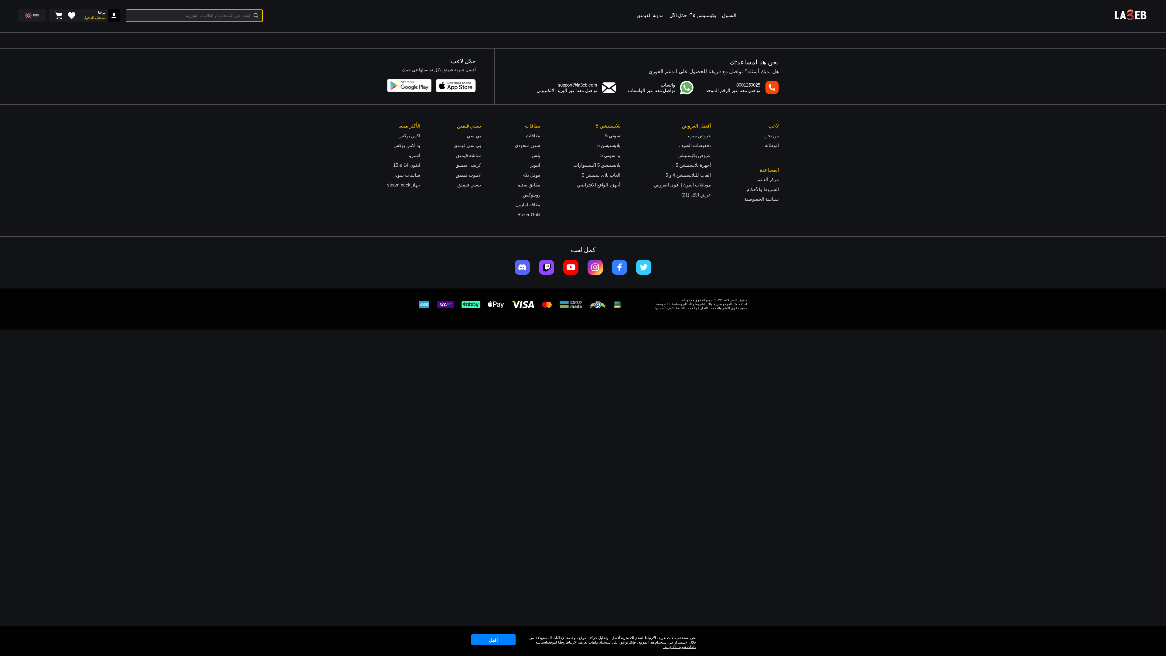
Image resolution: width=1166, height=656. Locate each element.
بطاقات (533, 135)
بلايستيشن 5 (608, 145)
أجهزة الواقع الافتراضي (598, 184)
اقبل (493, 640)
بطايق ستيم (528, 184)
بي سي (474, 135)
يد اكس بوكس (407, 145)
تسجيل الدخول (95, 17)
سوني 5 (612, 135)
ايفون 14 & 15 (406, 165)
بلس (536, 155)
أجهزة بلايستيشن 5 (693, 165)
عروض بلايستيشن (694, 155)
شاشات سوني (406, 175)
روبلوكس (531, 194)
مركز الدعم (768, 179)
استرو (414, 155)
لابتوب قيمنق (468, 175)
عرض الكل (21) (696, 194)
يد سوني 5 (610, 155)
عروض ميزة (699, 135)
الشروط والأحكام (763, 189)
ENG (36, 15)
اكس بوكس (409, 135)
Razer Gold (528, 214)
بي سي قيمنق (467, 145)
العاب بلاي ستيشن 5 (601, 175)
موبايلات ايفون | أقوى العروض (682, 184)
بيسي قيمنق (469, 184)
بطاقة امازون (527, 204)
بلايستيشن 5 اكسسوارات (597, 165)
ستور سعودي (527, 145)
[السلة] (58, 15)
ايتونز (535, 165)
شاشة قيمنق (468, 155)
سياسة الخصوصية (761, 199)
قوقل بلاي (530, 175)
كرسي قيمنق (468, 165)
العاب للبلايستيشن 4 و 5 (688, 175)
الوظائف (770, 145)
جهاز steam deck (403, 184)
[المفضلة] (71, 15)
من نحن (771, 135)
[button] (691, 13)
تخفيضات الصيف (695, 145)
